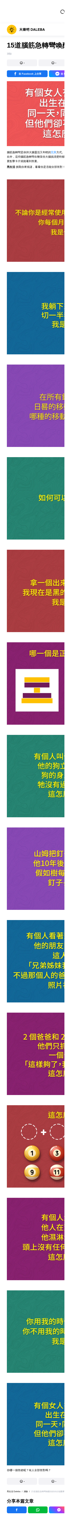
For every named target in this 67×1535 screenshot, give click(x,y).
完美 (53, 152)
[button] (22, 62)
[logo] (26, 29)
